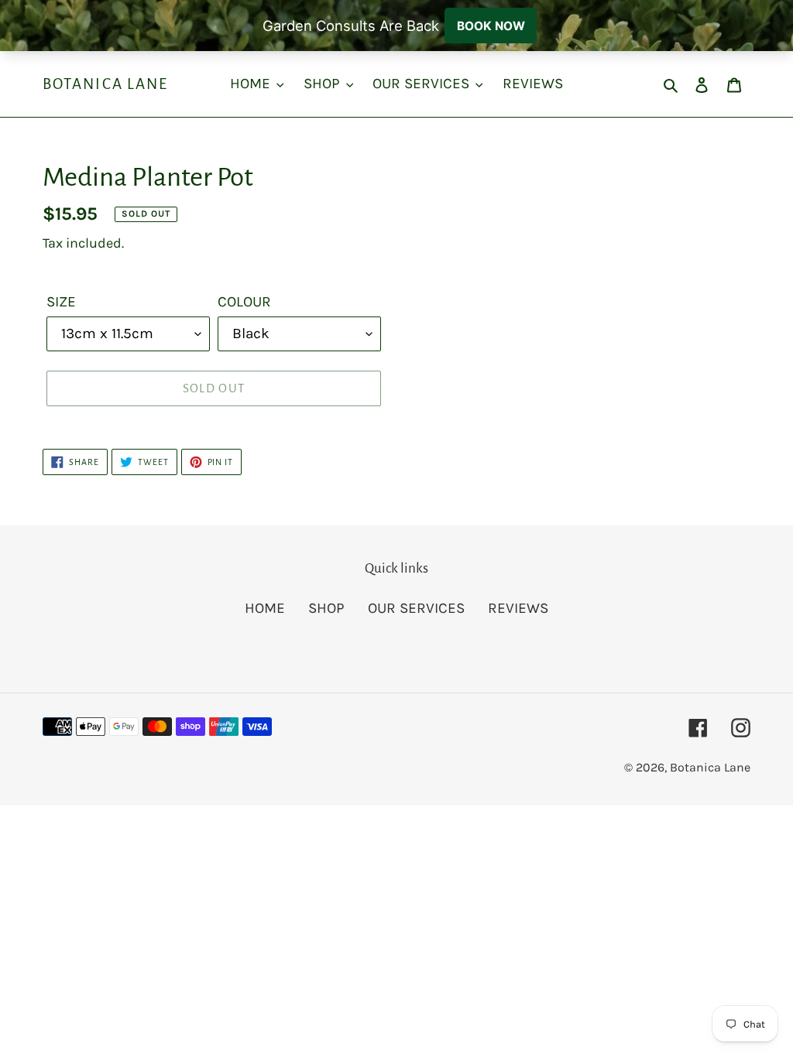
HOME (265, 608)
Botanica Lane (105, 84)
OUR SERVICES (416, 608)
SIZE (61, 301)
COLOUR (244, 301)
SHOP (326, 608)
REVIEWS (518, 608)
